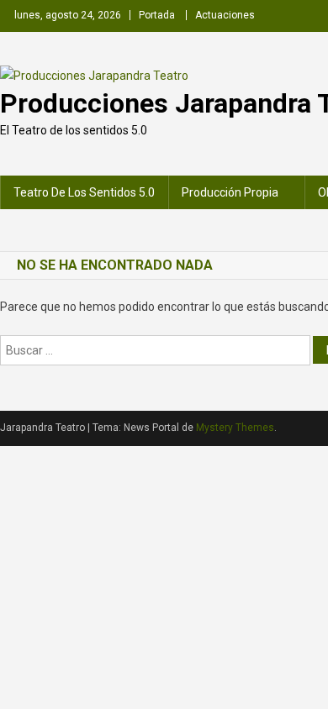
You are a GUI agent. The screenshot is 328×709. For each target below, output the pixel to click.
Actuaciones (225, 15)
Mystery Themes (235, 427)
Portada (157, 15)
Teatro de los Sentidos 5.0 (84, 192)
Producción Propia (230, 192)
